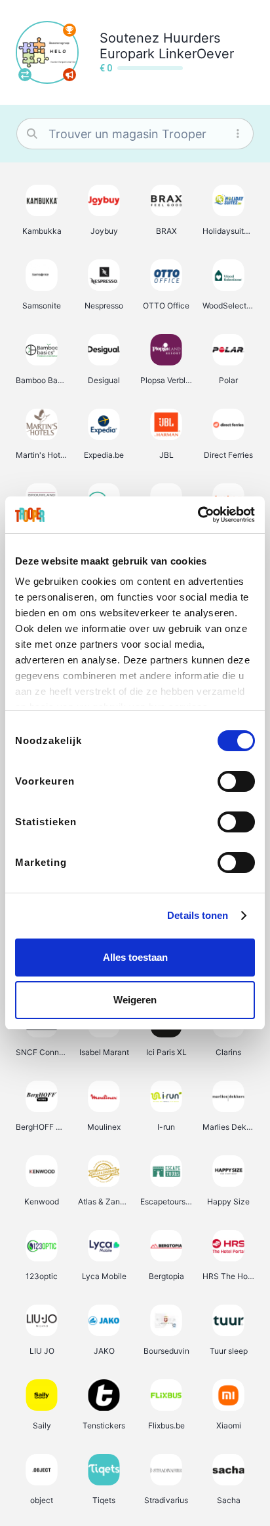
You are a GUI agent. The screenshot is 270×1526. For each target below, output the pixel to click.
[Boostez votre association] (69, 74)
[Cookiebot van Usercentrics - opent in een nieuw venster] (197, 514)
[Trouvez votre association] (24, 74)
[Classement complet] (69, 30)
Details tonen (197, 915)
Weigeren (135, 999)
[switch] (236, 781)
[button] (42, 209)
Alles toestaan (135, 957)
